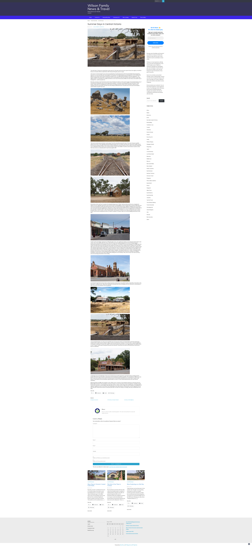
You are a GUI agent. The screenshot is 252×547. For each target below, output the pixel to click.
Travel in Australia (150, 205)
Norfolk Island (149, 171)
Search (148, 98)
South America (150, 192)
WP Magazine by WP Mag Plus (131, 545)
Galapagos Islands (150, 144)
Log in (89, 524)
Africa (148, 110)
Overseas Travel (150, 175)
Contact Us (97, 17)
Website (94, 451)
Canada (148, 127)
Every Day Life (150, 137)
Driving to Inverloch (94, 399)
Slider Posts (101, 26)
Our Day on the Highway (129, 399)
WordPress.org (91, 530)
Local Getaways (96, 26)
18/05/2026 (129, 486)
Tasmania (148, 197)
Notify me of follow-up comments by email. (101, 457)
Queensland (149, 183)
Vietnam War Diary (106, 17)
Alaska (148, 112)
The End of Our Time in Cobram (114, 484)
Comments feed (91, 528)
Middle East (149, 158)
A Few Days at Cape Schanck (113, 399)
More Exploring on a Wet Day (135, 484)
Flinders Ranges (150, 141)
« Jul (115, 539)
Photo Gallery (143, 17)
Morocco (148, 161)
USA (147, 212)
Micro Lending (125, 17)
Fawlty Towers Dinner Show (132, 525)
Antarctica (149, 115)
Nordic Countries (150, 168)
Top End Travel (150, 200)
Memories (149, 156)
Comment (95, 423)
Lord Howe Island (150, 154)
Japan (148, 149)
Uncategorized (150, 207)
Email (94, 445)
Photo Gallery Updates (151, 180)
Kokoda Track (134, 17)
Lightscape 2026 (129, 531)
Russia (148, 185)
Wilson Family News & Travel (99, 7)
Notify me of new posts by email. (99, 461)
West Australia (150, 217)
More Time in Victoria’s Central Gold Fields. (96, 484)
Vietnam (148, 214)
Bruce (103, 409)
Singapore (149, 188)
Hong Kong (149, 146)
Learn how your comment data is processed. (118, 466)
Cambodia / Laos (150, 124)
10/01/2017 (90, 26)
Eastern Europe (150, 132)
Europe (148, 134)
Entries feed (90, 526)
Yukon (148, 219)
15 (120, 530)
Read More (90, 510)
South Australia (150, 195)
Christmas (149, 129)
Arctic (148, 117)
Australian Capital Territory (152, 120)
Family (148, 139)
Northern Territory (150, 173)
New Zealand (149, 166)
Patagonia (149, 178)
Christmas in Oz (116, 17)
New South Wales (150, 163)
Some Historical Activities (132, 533)
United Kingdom (150, 209)
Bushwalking (149, 122)
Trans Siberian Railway (151, 202)
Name (94, 440)
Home (90, 17)
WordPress (122, 545)
